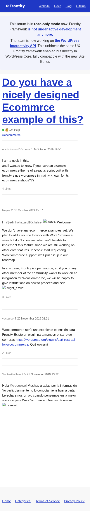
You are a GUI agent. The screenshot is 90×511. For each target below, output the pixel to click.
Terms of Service (48, 501)
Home (6, 501)
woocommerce (11, 135)
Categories (23, 501)
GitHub (81, 6)
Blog (69, 6)
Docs (57, 6)
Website (44, 6)
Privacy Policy (74, 501)
